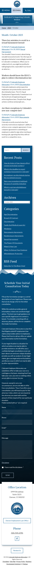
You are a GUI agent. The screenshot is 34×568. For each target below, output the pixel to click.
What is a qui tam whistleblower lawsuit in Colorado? (15, 188)
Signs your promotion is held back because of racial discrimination (15, 182)
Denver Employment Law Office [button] (17, 521)
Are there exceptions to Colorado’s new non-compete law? (16, 109)
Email (4, 428)
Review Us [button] (17, 550)
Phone (4, 418)
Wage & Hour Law (10, 246)
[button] (5, 9)
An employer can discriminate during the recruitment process (17, 176)
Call (29, 10)
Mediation (7, 229)
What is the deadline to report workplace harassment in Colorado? (16, 170)
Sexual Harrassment (11, 239)
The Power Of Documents (13, 243)
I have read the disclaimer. (14, 467)
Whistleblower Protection (13, 254)
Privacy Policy (20, 561)
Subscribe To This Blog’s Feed (14, 266)
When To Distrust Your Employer (15, 250)
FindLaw (25, 564)
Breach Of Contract (11, 218)
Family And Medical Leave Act (14, 225)
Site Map (12, 561)
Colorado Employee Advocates (18, 557)
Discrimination (25, 84)
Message (5, 438)
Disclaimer (5, 463)
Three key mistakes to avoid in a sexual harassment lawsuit (16, 41)
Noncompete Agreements (13, 232)
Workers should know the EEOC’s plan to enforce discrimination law (17, 76)
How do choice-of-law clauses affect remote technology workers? (17, 164)
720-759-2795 (17, 533)
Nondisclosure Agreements (13, 236)
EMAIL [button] (18, 10)
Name (4, 407)
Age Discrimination (10, 214)
